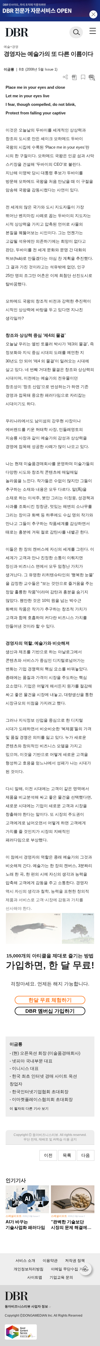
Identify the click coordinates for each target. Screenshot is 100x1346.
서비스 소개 (25, 1260)
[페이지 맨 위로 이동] (86, 1270)
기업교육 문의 (61, 1277)
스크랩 (83, 77)
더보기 (65, 77)
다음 (85, 1155)
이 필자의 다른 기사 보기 (29, 1109)
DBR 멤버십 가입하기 (50, 1011)
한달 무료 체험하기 (50, 1000)
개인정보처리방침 (28, 1269)
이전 (48, 1155)
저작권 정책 (75, 1260)
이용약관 (50, 1260)
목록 (67, 1155)
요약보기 (91, 77)
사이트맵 (34, 1277)
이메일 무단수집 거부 (69, 1269)
